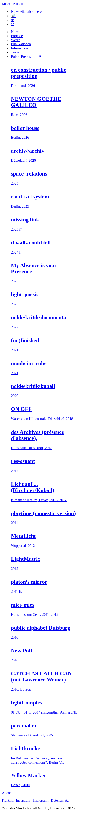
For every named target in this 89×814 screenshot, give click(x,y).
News (15, 32)
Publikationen (21, 44)
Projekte (17, 36)
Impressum (40, 800)
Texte (15, 52)
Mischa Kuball (12, 4)
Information (19, 48)
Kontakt (7, 800)
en (12, 24)
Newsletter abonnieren (27, 11)
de (12, 20)
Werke (15, 40)
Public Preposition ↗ (26, 56)
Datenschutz (60, 800)
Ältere (6, 793)
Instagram (23, 800)
